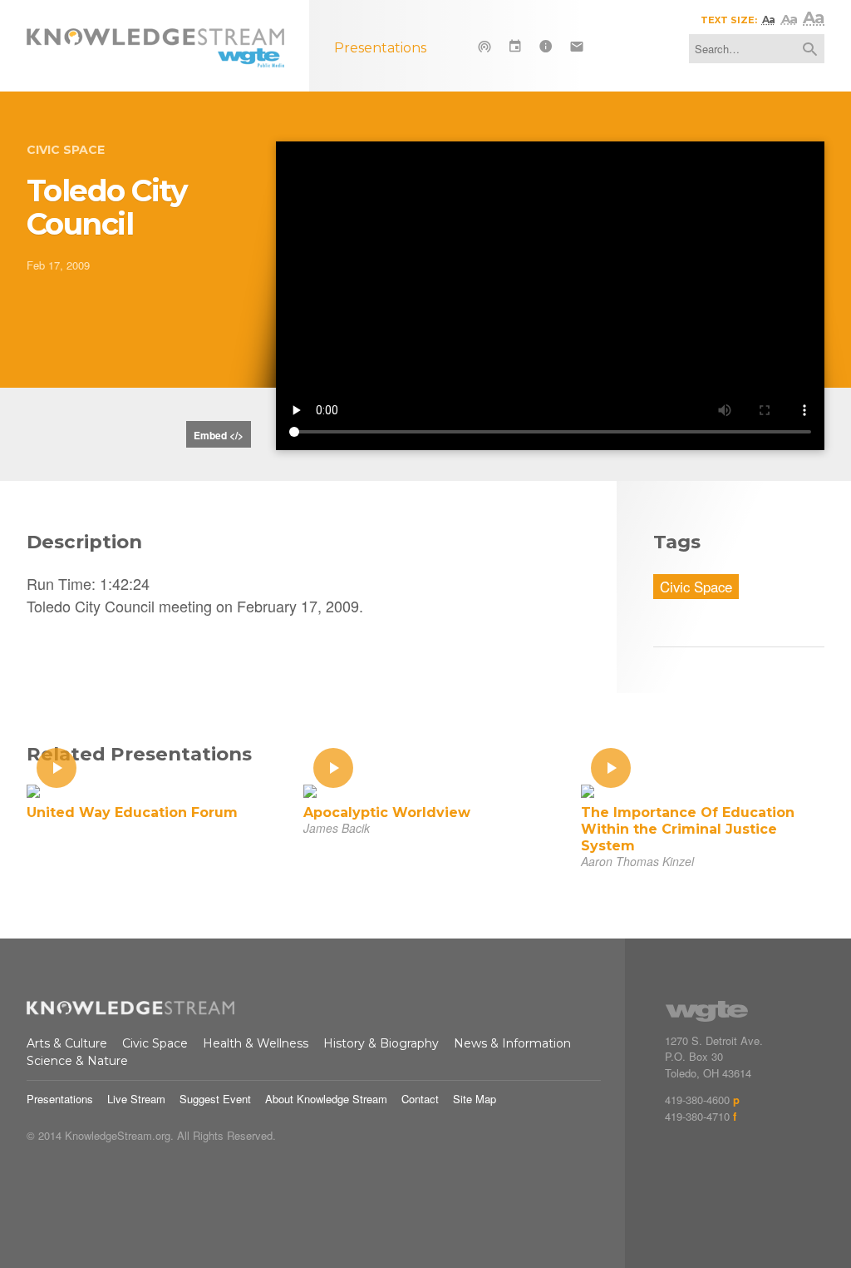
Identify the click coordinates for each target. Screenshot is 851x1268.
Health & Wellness (255, 1043)
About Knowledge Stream (326, 1099)
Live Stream (136, 1099)
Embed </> (218, 435)
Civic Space (66, 149)
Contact (420, 1099)
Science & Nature (77, 1060)
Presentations (60, 1099)
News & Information (512, 1043)
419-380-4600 (697, 1099)
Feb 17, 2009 (58, 265)
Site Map (474, 1099)
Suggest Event (215, 1099)
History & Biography (381, 1043)
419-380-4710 (697, 1116)
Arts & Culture (67, 1043)
